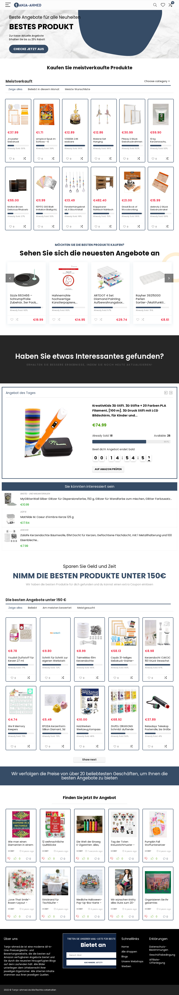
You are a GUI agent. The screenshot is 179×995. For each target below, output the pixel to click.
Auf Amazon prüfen (108, 469)
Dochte (24, 529)
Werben (126, 966)
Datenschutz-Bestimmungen (158, 948)
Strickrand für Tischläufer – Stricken (50, 903)
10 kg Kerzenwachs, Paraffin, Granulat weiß (160, 143)
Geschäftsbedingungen (163, 955)
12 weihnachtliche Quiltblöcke (53, 843)
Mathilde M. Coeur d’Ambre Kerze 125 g (47, 517)
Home (125, 946)
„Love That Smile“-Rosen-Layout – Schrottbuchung (19, 903)
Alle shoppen (129, 951)
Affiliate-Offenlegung (157, 961)
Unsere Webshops (132, 961)
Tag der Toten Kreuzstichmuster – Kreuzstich (123, 845)
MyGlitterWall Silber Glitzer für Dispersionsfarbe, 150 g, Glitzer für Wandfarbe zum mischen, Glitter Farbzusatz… (96, 499)
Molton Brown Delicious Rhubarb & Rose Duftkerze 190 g (18, 211)
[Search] (155, 5)
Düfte (23, 511)
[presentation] (10, 278)
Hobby (11, 851)
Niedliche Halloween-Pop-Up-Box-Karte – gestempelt (89, 903)
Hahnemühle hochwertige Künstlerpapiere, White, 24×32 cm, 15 (24, 300)
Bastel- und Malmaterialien (35, 493)
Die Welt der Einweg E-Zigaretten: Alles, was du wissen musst (89, 845)
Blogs (124, 956)
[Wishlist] (163, 5)
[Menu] (8, 5)
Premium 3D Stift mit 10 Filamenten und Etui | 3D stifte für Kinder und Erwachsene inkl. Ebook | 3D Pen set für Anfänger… (131, 410)
